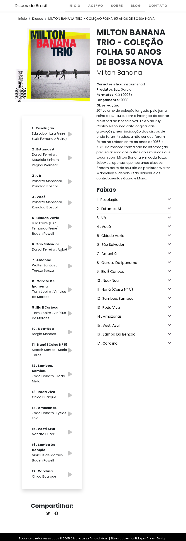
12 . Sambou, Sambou (115, 298)
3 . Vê (101, 217)
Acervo (95, 5)
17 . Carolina (107, 343)
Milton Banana (119, 72)
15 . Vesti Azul (108, 325)
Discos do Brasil (31, 5)
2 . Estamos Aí (109, 208)
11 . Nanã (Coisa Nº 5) (115, 289)
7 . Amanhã (107, 253)
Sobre (117, 5)
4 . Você (104, 226)
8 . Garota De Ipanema (117, 262)
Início (75, 5)
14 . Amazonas (109, 316)
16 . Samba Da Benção (116, 334)
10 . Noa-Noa (108, 280)
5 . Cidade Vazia (110, 235)
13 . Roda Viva (108, 307)
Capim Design (156, 538)
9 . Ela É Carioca (110, 271)
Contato (158, 5)
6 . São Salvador (111, 244)
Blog (136, 5)
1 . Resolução (107, 199)
